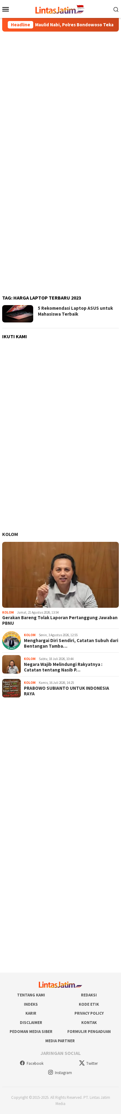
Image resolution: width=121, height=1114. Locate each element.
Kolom (10, 534)
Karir (30, 1013)
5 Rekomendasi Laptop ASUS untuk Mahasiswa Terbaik (75, 311)
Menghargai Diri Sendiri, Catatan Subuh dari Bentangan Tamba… (71, 643)
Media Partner (60, 1040)
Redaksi (89, 995)
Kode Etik (89, 1004)
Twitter (92, 1063)
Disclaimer (31, 1022)
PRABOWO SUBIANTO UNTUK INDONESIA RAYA (66, 691)
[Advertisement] (60, 97)
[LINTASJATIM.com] (60, 8)
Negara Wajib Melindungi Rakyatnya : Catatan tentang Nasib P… (63, 667)
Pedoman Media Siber (31, 1031)
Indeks (31, 1004)
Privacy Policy (89, 1013)
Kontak (89, 1022)
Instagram (63, 1072)
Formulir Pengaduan (89, 1031)
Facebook (35, 1063)
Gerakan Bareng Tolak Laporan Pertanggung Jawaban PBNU (60, 620)
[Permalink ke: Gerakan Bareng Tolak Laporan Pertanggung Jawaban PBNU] (60, 575)
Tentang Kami (31, 995)
